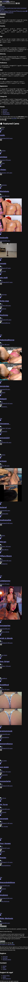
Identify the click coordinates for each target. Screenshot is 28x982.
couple (8, 8)
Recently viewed (7, 959)
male (5, 8)
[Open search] (1, 5)
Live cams (5, 956)
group (12, 8)
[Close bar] (5, 120)
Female (4, 966)
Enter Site (3, 941)
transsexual (23, 8)
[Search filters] (17, 3)
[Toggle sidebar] (1, 1)
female (2, 8)
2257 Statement (7, 978)
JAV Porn (5, 111)
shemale (2, 9)
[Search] (19, 3)
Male (4, 967)
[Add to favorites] (1, 140)
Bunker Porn (6, 112)
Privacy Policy (6, 975)
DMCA (4, 977)
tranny (18, 8)
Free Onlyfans (6, 114)
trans (15, 8)
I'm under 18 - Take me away (7, 944)
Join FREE (2, 6)
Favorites (5, 958)
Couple (4, 969)
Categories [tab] (3, 14)
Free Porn (5, 109)
